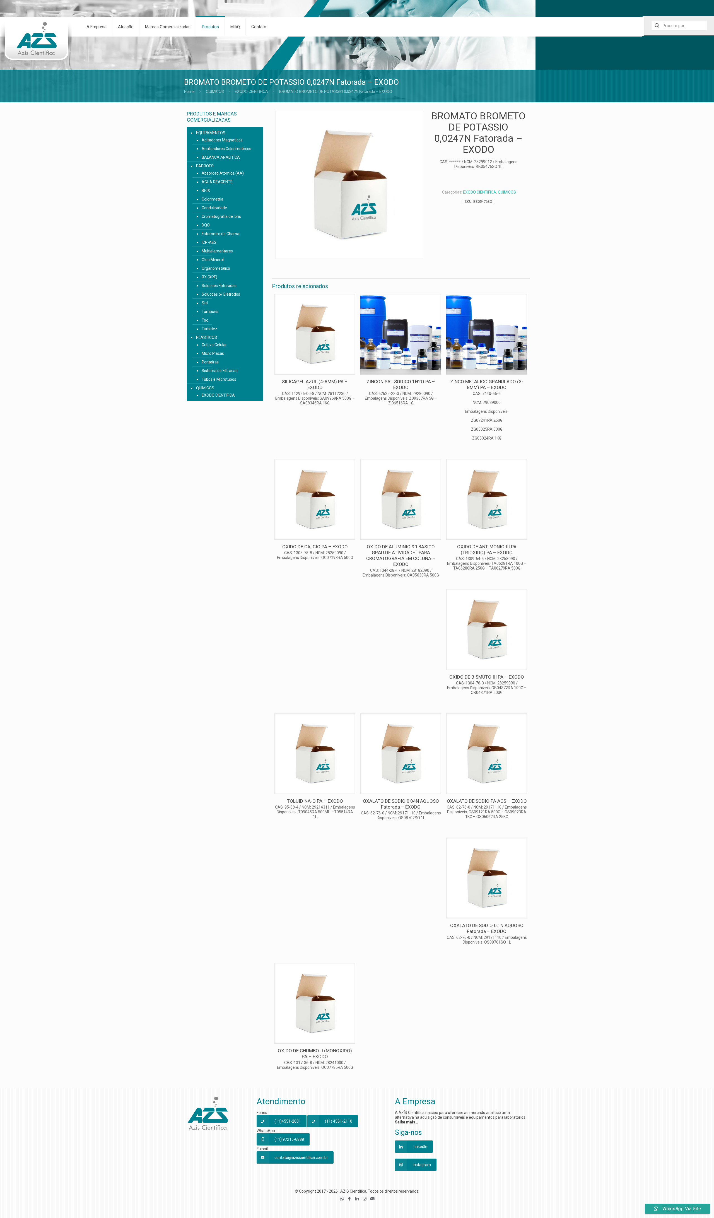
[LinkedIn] (357, 1198)
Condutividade (214, 208)
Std (205, 303)
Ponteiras (210, 362)
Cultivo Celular (214, 345)
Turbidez (209, 329)
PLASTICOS (206, 337)
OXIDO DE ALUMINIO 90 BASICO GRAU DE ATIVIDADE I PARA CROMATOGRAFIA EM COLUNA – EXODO (400, 555)
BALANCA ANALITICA (221, 157)
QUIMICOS (215, 91)
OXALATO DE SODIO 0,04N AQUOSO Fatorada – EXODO (401, 804)
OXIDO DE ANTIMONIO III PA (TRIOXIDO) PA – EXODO (487, 549)
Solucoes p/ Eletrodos (221, 294)
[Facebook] (350, 1198)
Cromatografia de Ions (221, 216)
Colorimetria (212, 199)
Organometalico (216, 268)
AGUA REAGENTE (217, 182)
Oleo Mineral (213, 259)
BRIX (206, 190)
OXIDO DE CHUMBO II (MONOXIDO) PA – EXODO (315, 1053)
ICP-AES (209, 242)
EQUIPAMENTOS (210, 133)
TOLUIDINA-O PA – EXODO (315, 801)
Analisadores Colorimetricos (226, 148)
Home (189, 91)
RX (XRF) (209, 277)
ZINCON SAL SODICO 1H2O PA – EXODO (400, 384)
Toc (205, 320)
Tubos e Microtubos (219, 379)
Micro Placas (213, 353)
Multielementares (217, 251)
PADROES (205, 166)
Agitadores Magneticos (222, 140)
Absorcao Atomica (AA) (223, 173)
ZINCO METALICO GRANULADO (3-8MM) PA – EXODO (486, 384)
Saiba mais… (406, 1122)
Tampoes (210, 311)
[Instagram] (365, 1198)
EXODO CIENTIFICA (251, 91)
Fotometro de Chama (220, 233)
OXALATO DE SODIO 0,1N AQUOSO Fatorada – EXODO (487, 928)
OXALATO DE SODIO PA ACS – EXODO (487, 801)
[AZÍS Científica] (36, 42)
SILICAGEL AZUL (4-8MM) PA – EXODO (315, 384)
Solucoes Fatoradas (219, 285)
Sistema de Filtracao (220, 370)
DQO (206, 225)
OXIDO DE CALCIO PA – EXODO (315, 546)
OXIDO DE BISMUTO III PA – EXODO (486, 677)
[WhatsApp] (342, 1198)
